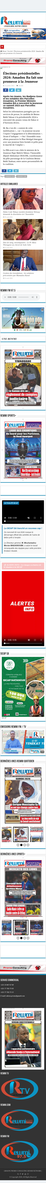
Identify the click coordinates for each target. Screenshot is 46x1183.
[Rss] (18, 1174)
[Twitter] (23, 1174)
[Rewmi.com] (16, 21)
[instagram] (28, 1174)
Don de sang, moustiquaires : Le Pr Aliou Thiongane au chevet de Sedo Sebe (19, 243)
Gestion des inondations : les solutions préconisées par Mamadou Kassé (18, 274)
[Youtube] (25, 1174)
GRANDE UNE (21, 176)
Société (10, 51)
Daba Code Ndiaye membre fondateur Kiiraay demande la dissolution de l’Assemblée (21, 213)
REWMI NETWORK (34, 1171)
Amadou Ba (10, 176)
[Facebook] (20, 1174)
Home (4, 51)
